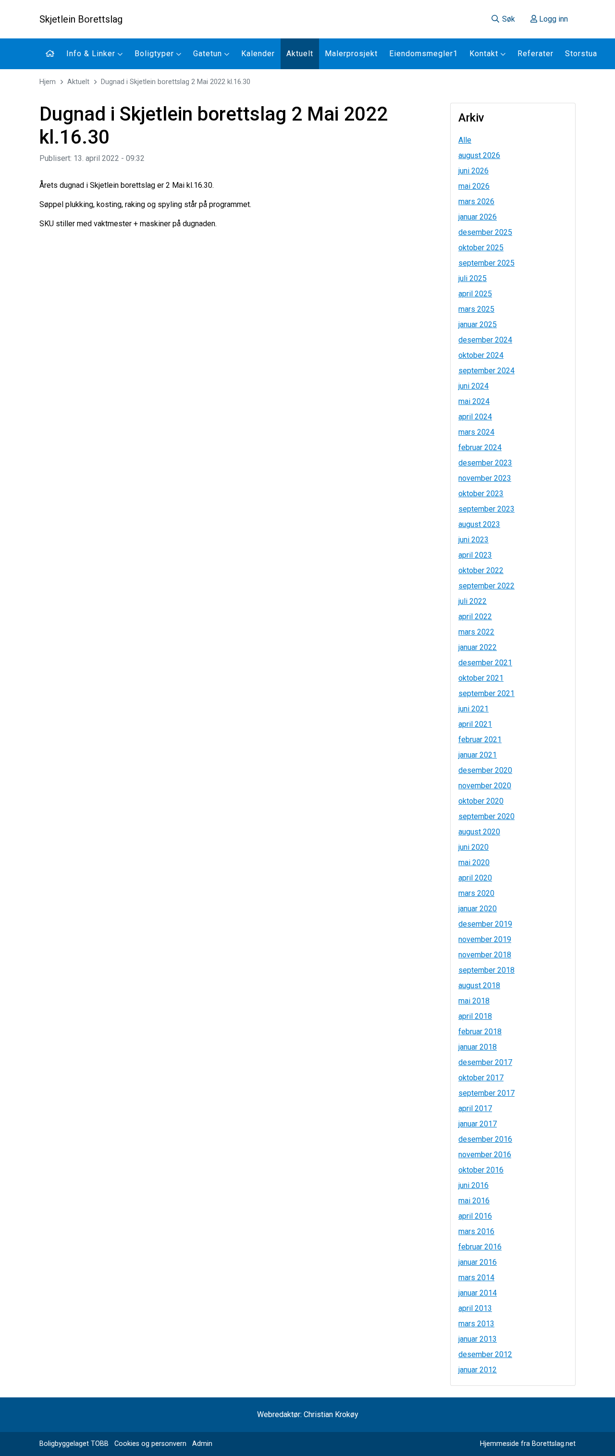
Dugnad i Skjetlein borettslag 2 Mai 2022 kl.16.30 (175, 82)
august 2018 (479, 985)
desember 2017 (485, 1062)
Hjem (47, 82)
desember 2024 (485, 339)
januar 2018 (477, 1047)
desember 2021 (485, 662)
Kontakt (485, 53)
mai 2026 (474, 186)
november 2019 (484, 939)
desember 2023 (485, 462)
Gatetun (208, 53)
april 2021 (475, 724)
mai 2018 (474, 1000)
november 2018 (484, 954)
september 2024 (486, 370)
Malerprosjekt (351, 53)
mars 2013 (476, 1323)
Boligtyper (155, 53)
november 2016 (484, 1154)
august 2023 (479, 524)
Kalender (258, 53)
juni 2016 (473, 1185)
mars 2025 (476, 309)
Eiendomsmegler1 (423, 53)
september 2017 (486, 1093)
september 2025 (486, 263)
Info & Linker (92, 53)
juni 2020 (473, 847)
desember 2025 (485, 232)
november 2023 (484, 478)
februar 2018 (480, 1031)
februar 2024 (480, 447)
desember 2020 (485, 770)
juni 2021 (473, 708)
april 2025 (475, 293)
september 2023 (486, 509)
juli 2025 (472, 278)
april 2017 (475, 1108)
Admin (202, 1444)
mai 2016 (474, 1200)
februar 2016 (480, 1246)
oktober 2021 (481, 678)
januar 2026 (477, 216)
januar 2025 (477, 324)
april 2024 (475, 416)
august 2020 (479, 831)
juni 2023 (473, 539)
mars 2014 (476, 1277)
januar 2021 (477, 754)
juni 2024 (473, 386)
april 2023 (475, 555)
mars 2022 (476, 631)
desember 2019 (485, 924)
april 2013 (475, 1308)
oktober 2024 (481, 355)
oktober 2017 (481, 1077)
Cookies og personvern (150, 1444)
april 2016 (475, 1216)
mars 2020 (476, 893)
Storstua (581, 53)
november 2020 (484, 785)
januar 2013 (477, 1339)
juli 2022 (472, 601)
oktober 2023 (481, 493)
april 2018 (475, 1016)
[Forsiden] (50, 53)
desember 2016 (485, 1139)
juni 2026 (473, 170)
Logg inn (552, 19)
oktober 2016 (481, 1170)
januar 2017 (477, 1123)
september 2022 (486, 585)
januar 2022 (477, 647)
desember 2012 (485, 1354)
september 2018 (486, 970)
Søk (507, 19)
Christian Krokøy (331, 1414)
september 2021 (486, 693)
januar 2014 (477, 1292)
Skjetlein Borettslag (81, 19)
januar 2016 (477, 1262)
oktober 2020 (481, 801)
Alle (464, 140)
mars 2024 (476, 432)
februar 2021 (480, 739)
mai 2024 (474, 401)
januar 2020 (477, 908)
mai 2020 (474, 862)
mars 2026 (476, 201)
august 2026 (479, 155)
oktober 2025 (481, 247)
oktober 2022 (481, 570)
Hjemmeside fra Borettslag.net (528, 1444)
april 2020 (475, 877)
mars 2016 (476, 1231)
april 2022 (475, 616)
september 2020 (486, 816)
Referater (535, 53)
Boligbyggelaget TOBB (74, 1444)
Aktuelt (299, 53)
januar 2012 (477, 1369)
